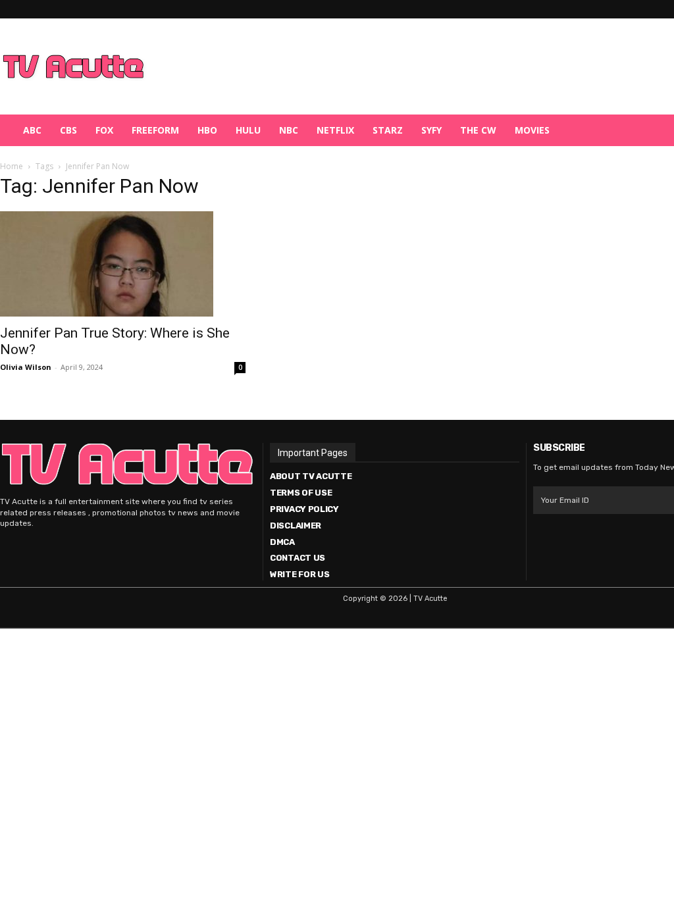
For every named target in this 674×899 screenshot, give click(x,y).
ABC (32, 130)
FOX (104, 130)
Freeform (155, 130)
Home (11, 166)
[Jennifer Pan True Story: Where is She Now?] (123, 264)
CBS (68, 130)
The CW (478, 130)
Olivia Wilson (25, 367)
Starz (388, 130)
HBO (207, 130)
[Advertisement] (405, 66)
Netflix (335, 130)
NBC (288, 130)
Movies (532, 130)
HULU (248, 130)
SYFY (431, 130)
